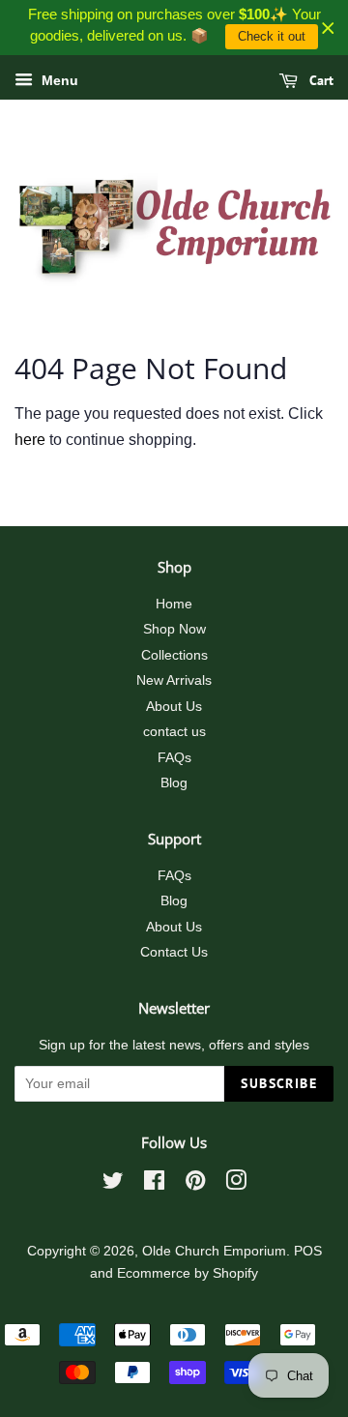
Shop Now (174, 629)
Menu (58, 80)
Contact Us (174, 952)
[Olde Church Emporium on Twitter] (113, 1184)
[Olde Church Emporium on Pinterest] (195, 1184)
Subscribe (279, 1083)
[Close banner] (328, 27)
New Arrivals (174, 680)
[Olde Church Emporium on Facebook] (154, 1184)
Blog (174, 783)
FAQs (174, 758)
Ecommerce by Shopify (187, 1273)
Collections (174, 655)
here (29, 439)
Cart (319, 80)
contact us (174, 731)
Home (174, 604)
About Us (174, 706)
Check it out (271, 36)
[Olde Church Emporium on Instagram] (235, 1184)
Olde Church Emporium (214, 1251)
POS (308, 1251)
